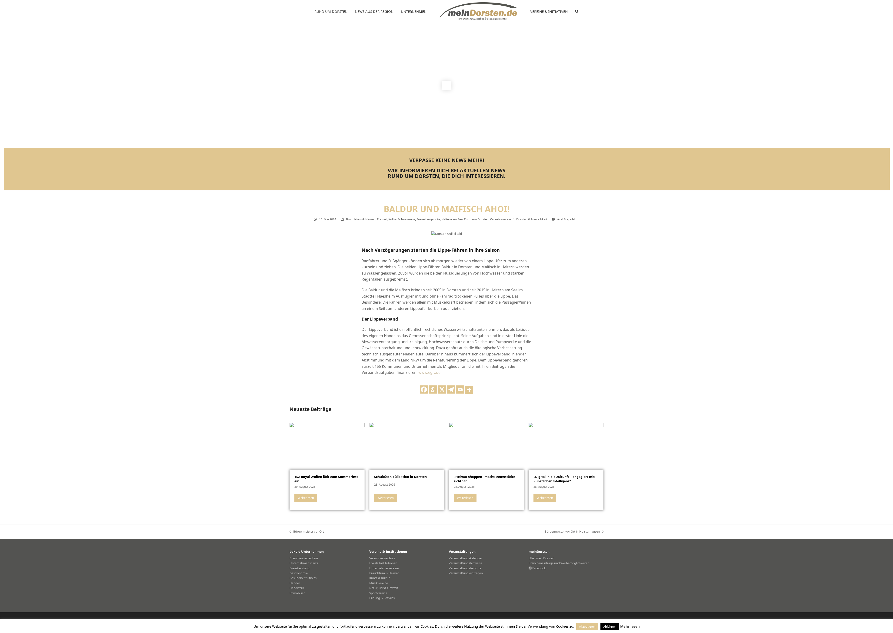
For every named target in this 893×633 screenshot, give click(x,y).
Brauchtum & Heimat (361, 219)
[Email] (460, 389)
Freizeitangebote (428, 219)
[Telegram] (451, 389)
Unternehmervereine (384, 568)
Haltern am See (452, 219)
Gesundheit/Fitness (303, 578)
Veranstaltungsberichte (465, 568)
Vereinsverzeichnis (382, 558)
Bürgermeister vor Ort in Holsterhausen (572, 531)
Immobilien (297, 593)
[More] (469, 390)
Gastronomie (299, 573)
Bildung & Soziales (382, 598)
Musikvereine (378, 583)
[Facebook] (424, 389)
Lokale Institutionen (383, 563)
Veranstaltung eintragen (466, 573)
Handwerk (297, 588)
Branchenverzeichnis (304, 558)
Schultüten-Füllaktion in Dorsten (400, 476)
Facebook (539, 568)
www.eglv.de (429, 372)
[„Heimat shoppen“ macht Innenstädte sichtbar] (486, 446)
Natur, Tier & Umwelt (383, 588)
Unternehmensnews (304, 563)
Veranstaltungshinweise (465, 563)
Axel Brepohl (566, 219)
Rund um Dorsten (476, 219)
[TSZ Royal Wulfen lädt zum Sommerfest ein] (327, 446)
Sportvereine (378, 593)
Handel (295, 583)
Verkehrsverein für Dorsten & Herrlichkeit (518, 219)
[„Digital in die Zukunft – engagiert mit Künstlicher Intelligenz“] (566, 446)
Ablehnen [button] (609, 626)
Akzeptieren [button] (587, 626)
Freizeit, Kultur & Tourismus (396, 219)
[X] (442, 389)
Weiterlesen (306, 498)
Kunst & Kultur (379, 578)
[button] (576, 11)
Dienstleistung (300, 568)
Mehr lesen (630, 626)
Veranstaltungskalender (465, 558)
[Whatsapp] (433, 389)
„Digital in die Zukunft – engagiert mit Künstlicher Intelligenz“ (564, 478)
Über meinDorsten (541, 558)
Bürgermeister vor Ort (307, 531)
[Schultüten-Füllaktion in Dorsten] (406, 446)
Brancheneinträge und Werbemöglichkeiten (559, 563)
